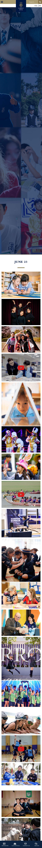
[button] (2, 2)
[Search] (40, 2)
